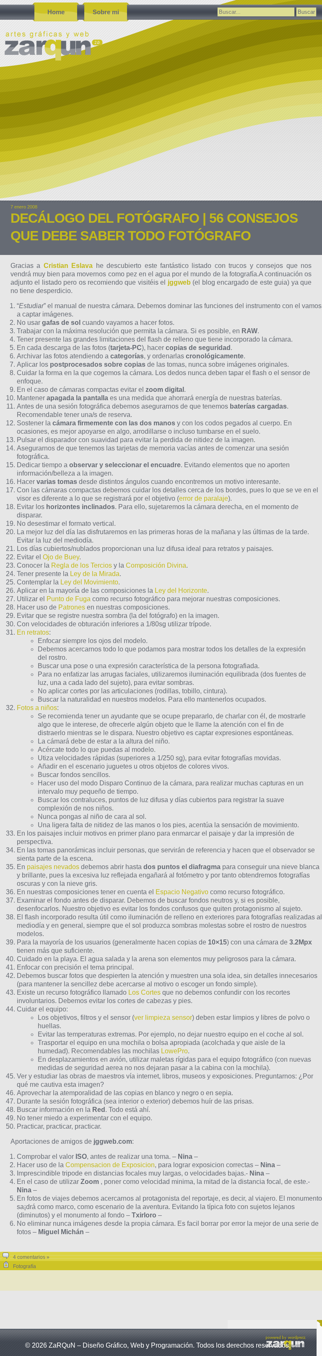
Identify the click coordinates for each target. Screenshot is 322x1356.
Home (56, 11)
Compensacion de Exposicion (110, 1164)
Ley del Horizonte (181, 590)
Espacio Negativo (182, 891)
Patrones (71, 607)
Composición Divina (156, 565)
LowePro (174, 1051)
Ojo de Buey (61, 557)
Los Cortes (144, 992)
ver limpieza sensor (163, 1017)
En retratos (33, 632)
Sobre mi (106, 11)
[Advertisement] (161, 137)
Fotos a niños (37, 707)
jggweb (179, 282)
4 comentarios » (31, 1257)
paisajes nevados (53, 866)
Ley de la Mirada (94, 573)
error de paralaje (203, 498)
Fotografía (24, 1266)
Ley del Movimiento (89, 582)
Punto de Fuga (69, 598)
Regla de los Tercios (81, 565)
